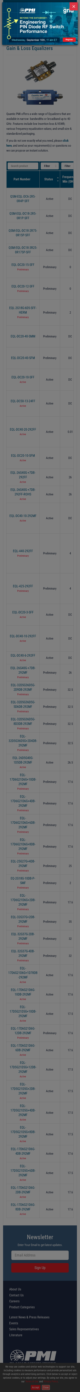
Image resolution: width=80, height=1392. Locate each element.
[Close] (74, 6)
